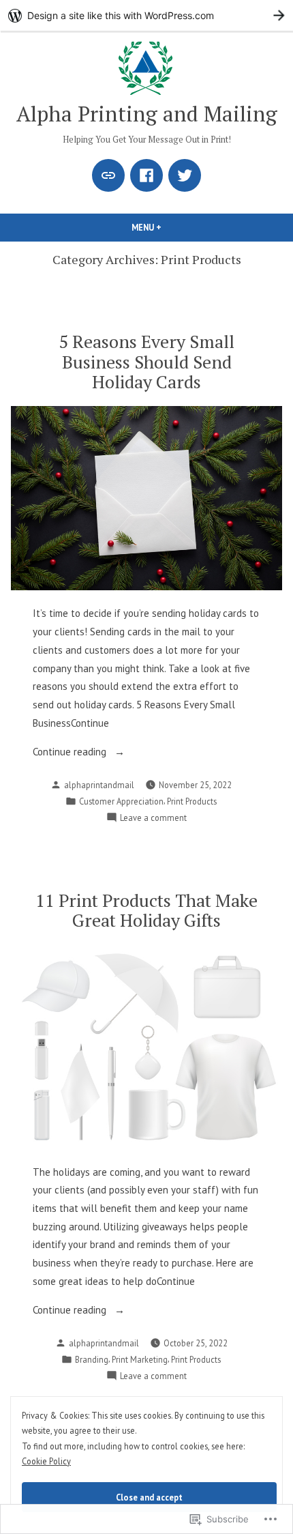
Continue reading (71, 753)
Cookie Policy (46, 1461)
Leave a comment (153, 818)
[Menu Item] (108, 175)
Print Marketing (140, 1359)
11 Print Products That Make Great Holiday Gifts (146, 909)
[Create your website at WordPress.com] (146, 15)
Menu (170, 227)
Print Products (192, 801)
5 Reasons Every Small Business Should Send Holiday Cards (146, 361)
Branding (91, 1359)
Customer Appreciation (121, 801)
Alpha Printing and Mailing (146, 114)
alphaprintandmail (99, 784)
